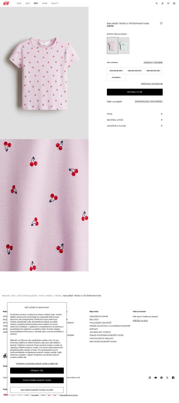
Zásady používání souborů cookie (107, 335)
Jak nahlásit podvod (100, 332)
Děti (36, 3)
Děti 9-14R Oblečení (27, 296)
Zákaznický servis (99, 316)
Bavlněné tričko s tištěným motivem (82, 296)
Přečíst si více (140, 321)
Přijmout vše (37, 371)
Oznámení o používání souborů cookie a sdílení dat (37, 363)
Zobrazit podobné (153, 62)
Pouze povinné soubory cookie (37, 380)
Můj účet (94, 320)
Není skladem (112, 62)
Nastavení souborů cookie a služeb (37, 390)
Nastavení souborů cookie (103, 342)
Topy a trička (45, 296)
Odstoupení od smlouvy (102, 338)
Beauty (55, 3)
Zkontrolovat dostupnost (149, 101)
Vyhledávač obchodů (100, 323)
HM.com (5, 296)
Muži (27, 3)
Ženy (19, 3)
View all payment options (69, 395)
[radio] (112, 45)
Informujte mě (134, 92)
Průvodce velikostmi (152, 84)
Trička (57, 296)
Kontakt (94, 329)
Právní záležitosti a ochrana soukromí (110, 326)
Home (44, 3)
